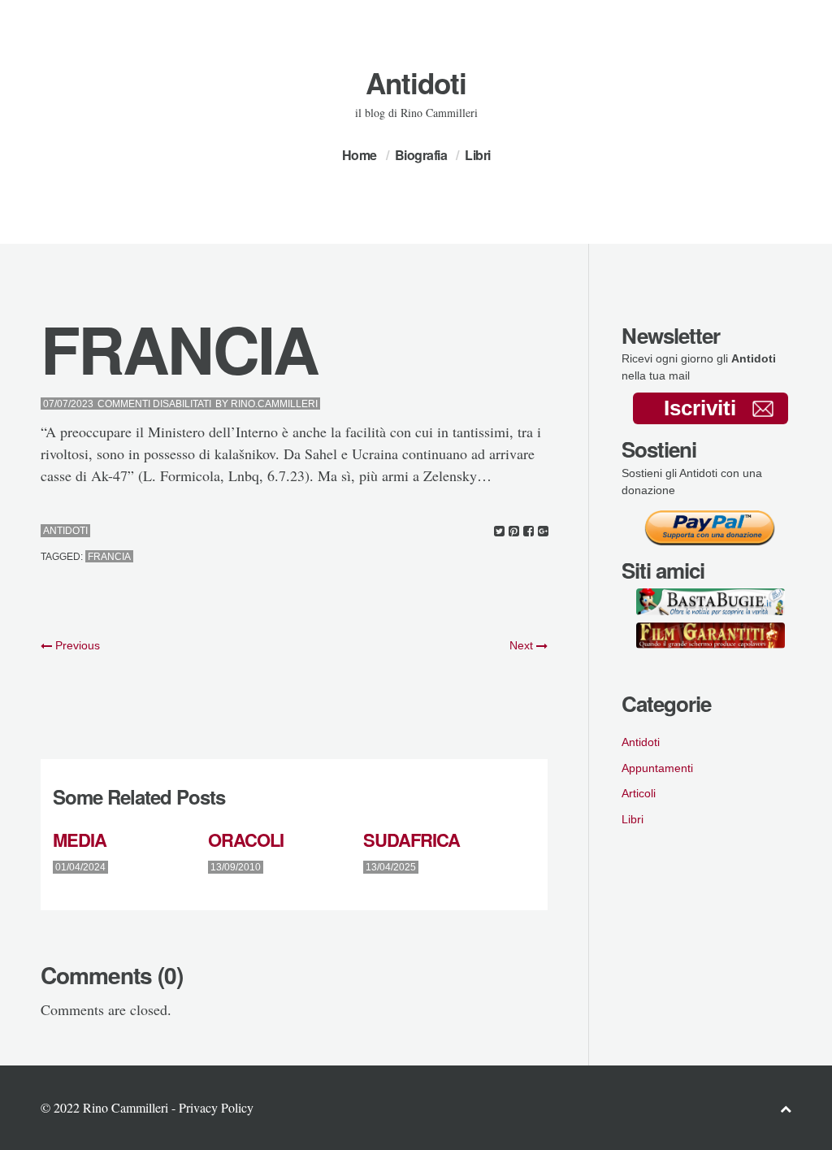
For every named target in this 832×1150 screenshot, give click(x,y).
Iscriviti (700, 408)
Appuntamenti (657, 768)
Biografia (421, 154)
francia (109, 556)
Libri (478, 154)
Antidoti (416, 83)
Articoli (639, 793)
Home (359, 154)
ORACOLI (246, 840)
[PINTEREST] (514, 531)
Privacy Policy (216, 1107)
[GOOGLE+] (543, 531)
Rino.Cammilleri (274, 404)
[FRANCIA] (499, 531)
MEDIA (79, 840)
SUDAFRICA (411, 840)
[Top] (785, 1108)
